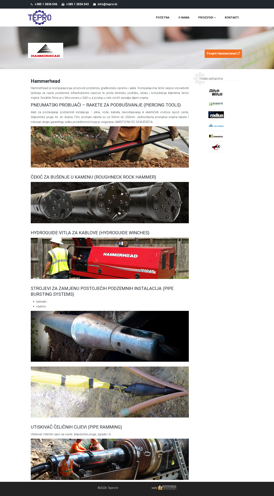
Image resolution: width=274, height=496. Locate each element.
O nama (183, 17)
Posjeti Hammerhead (222, 53)
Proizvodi (206, 17)
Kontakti (232, 17)
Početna (162, 17)
